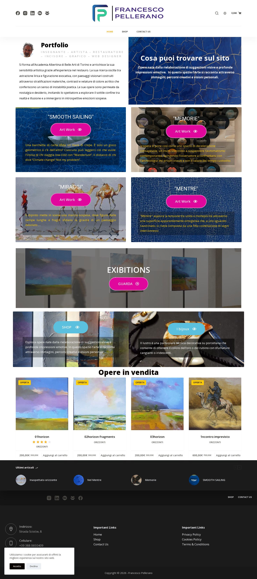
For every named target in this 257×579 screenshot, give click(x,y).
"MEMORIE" (186, 118)
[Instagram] (25, 13)
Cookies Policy (192, 539)
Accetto (17, 566)
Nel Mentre (94, 480)
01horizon (42, 437)
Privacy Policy (191, 534)
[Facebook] (18, 13)
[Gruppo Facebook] (47, 13)
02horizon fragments (99, 437)
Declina (34, 566)
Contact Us (143, 31)
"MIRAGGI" (70, 187)
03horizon (157, 437)
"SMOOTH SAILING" (71, 117)
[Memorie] (136, 480)
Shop (125, 31)
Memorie (150, 480)
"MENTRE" (186, 189)
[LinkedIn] (32, 13)
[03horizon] (157, 404)
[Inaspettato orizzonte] (21, 480)
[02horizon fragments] (99, 404)
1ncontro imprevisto (215, 437)
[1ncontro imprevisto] (215, 404)
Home (110, 31)
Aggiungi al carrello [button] (55, 455)
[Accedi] (225, 13)
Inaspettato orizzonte (43, 480)
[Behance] (40, 13)
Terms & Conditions (195, 544)
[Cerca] (216, 13)
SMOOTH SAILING (214, 480)
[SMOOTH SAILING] (194, 480)
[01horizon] (42, 404)
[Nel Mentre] (78, 480)
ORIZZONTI (42, 446)
